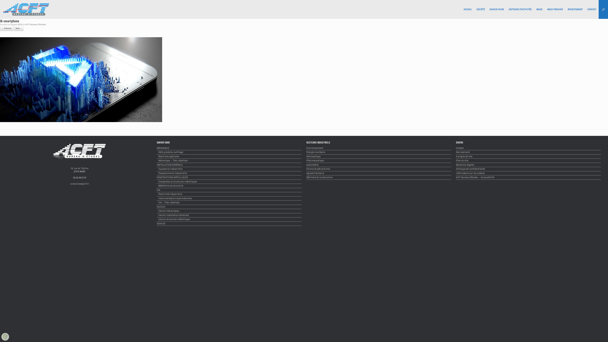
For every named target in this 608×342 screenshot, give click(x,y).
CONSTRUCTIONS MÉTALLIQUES (172, 177)
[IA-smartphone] (81, 121)
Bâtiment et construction (319, 177)
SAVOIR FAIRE (497, 9)
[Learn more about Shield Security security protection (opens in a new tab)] (5, 337)
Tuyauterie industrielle (170, 169)
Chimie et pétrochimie (318, 169)
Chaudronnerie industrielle (172, 173)
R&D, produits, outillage (170, 152)
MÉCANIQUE (163, 148)
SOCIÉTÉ (481, 9)
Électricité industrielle (170, 194)
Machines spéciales (168, 156)
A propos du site (464, 156)
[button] (603, 9)
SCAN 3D (161, 223)
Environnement (314, 148)
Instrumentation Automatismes (175, 198)
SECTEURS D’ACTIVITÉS (520, 9)
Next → (19, 28)
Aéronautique (313, 156)
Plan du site (462, 160)
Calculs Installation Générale (173, 215)
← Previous (7, 28)
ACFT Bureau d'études (35, 24)
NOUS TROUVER (555, 9)
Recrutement (463, 152)
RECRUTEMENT (575, 9)
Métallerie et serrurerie (170, 185)
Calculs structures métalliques (174, 219)
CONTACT (591, 9)
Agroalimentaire (315, 173)
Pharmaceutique (315, 160)
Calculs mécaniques (168, 211)
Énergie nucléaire (315, 152)
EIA (158, 190)
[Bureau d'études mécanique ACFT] (26, 9)
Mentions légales (465, 165)
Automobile (312, 165)
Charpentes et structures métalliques (177, 181)
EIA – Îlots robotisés (169, 202)
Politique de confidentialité (470, 169)
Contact (460, 148)
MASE (539, 9)
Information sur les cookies (470, 173)
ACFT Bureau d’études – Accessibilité (475, 177)
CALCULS (161, 207)
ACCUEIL (468, 9)
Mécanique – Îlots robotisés (173, 160)
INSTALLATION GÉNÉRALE (170, 165)
